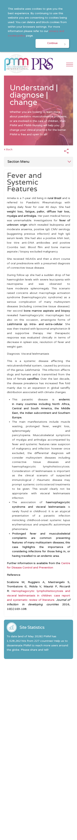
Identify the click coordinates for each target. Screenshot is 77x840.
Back (9, 149)
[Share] (66, 151)
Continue (52, 43)
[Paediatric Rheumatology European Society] (42, 64)
